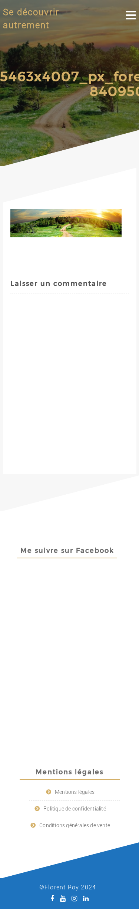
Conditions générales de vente (74, 825)
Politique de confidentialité (74, 809)
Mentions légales (75, 792)
